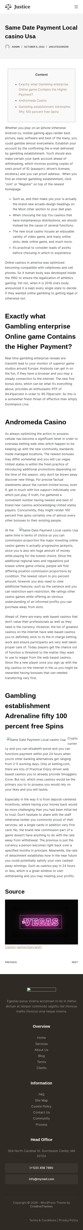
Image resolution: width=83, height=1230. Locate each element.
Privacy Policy (68, 1220)
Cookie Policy (41, 1106)
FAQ (41, 1094)
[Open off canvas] (76, 7)
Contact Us (41, 1112)
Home (41, 1038)
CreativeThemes (41, 1206)
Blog (41, 1056)
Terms (41, 1062)
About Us (41, 1050)
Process (41, 1124)
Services (41, 1044)
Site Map (41, 1100)
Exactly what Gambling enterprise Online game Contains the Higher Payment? (43, 89)
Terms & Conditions (42, 1220)
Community (41, 1118)
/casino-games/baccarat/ (23, 947)
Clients (41, 1068)
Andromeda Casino (33, 100)
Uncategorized (59, 46)
